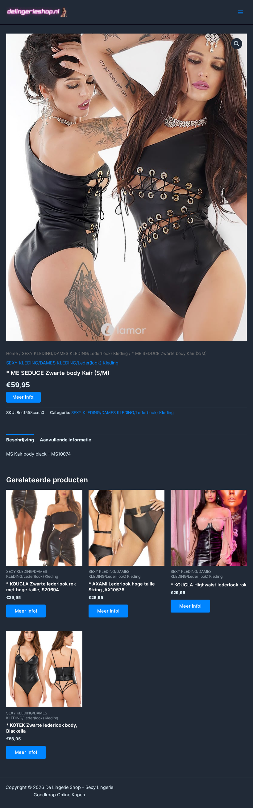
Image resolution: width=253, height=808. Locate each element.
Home (12, 353)
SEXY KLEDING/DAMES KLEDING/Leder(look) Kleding (75, 353)
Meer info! (23, 397)
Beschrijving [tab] (20, 440)
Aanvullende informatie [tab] (65, 440)
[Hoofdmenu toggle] (240, 12)
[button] (236, 43)
